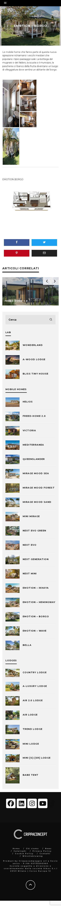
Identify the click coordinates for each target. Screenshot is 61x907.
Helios (28, 401)
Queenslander (34, 459)
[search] (51, 319)
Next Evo (29, 545)
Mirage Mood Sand (37, 502)
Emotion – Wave (35, 630)
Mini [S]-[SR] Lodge (37, 757)
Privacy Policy (42, 851)
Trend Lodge (32, 729)
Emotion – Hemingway (39, 602)
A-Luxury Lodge (35, 686)
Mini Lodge (31, 743)
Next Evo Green (34, 530)
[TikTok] (51, 803)
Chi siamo (32, 849)
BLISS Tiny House (35, 373)
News (48, 849)
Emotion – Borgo (36, 616)
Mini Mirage (31, 516)
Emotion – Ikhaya (36, 587)
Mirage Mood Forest (39, 487)
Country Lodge (35, 672)
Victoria (29, 430)
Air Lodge (30, 714)
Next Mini (30, 573)
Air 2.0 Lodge (33, 700)
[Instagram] (32, 803)
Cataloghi (20, 851)
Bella (27, 645)
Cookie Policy (24, 854)
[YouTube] (42, 803)
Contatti (45, 854)
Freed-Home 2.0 (34, 416)
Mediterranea (33, 444)
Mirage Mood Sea (36, 473)
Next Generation (36, 559)
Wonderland (33, 345)
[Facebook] (10, 803)
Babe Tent (30, 775)
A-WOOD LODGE (34, 359)
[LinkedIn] (21, 803)
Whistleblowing (33, 856)
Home (16, 849)
